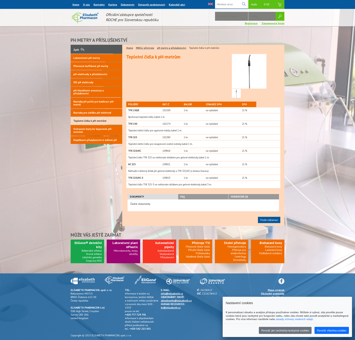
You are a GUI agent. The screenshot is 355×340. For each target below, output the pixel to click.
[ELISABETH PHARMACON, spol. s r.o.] (85, 22)
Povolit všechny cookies (331, 330)
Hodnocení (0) (239, 196)
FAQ (182, 196)
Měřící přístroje (145, 48)
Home (75, 4)
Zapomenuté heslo (273, 23)
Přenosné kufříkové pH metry (90, 66)
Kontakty (99, 4)
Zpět (76, 49)
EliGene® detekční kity (88, 245)
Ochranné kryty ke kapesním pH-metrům (92, 130)
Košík (260, 4)
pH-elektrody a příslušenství (90, 74)
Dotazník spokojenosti (151, 4)
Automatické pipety (164, 245)
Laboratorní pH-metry (86, 58)
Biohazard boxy (271, 243)
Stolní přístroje (235, 243)
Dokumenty (127, 4)
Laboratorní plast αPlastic (125, 245)
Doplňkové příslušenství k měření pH (95, 140)
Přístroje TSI (201, 243)
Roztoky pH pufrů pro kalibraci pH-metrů (93, 103)
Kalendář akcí (177, 4)
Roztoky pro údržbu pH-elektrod (92, 112)
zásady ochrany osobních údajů (294, 319)
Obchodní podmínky (272, 293)
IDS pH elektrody (83, 82)
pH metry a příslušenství (171, 48)
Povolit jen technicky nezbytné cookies (285, 330)
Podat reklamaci (269, 220)
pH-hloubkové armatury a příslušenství (88, 92)
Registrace (251, 23)
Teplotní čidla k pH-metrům (89, 120)
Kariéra (112, 4)
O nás (86, 4)
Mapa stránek (276, 290)
